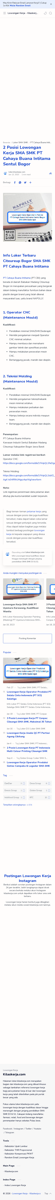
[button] (45, 13)
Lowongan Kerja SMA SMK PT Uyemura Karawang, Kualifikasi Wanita (20, 608)
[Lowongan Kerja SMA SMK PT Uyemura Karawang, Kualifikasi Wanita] (23, 589)
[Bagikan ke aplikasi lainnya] (30, 182)
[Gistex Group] (26, 758)
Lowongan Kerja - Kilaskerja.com (23, 13)
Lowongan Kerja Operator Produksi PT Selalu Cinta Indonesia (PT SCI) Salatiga (29, 695)
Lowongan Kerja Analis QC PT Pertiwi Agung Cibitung (28, 734)
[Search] (50, 13)
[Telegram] (9, 1132)
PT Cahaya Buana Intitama (17, 277)
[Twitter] (28, 1128)
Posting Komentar (27, 638)
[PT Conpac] (42, 714)
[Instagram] (18, 1128)
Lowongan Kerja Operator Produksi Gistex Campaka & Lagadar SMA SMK (28, 764)
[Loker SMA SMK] (29, 687)
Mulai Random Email (20, 5)
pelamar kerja (34, 511)
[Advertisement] (27, 48)
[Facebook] (7, 1128)
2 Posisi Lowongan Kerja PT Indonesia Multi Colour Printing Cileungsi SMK (28, 749)
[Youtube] (37, 1128)
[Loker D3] (25, 728)
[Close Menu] (51, 4)
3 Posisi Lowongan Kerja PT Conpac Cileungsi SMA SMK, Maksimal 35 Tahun (29, 720)
